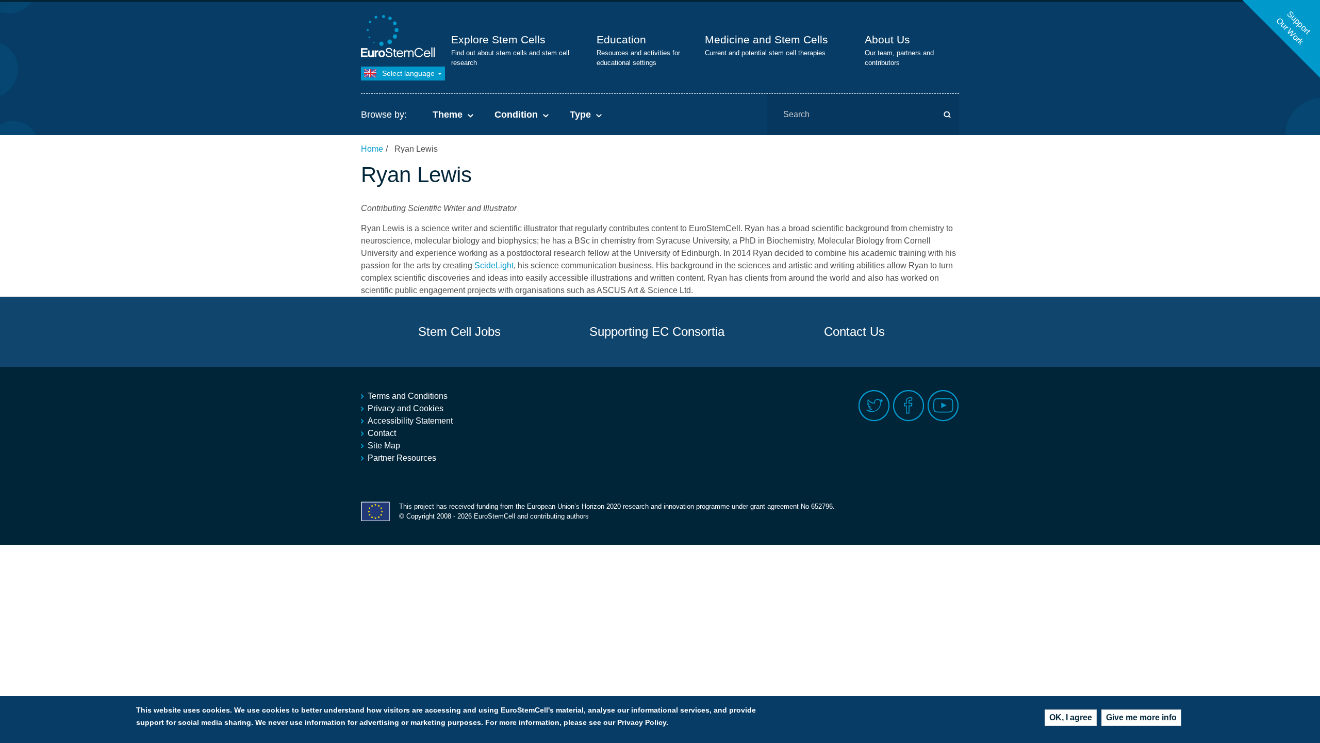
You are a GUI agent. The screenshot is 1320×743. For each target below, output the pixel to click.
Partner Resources (402, 458)
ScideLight (494, 265)
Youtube (943, 406)
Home (372, 148)
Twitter (874, 406)
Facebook (909, 406)
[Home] (399, 37)
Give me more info (1141, 717)
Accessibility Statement (410, 420)
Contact (382, 433)
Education (621, 39)
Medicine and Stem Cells (766, 39)
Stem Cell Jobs (459, 331)
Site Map (384, 445)
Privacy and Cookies (405, 408)
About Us (887, 39)
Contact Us (854, 331)
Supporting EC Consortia (656, 331)
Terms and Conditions (408, 396)
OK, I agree (1070, 717)
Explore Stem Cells (498, 39)
